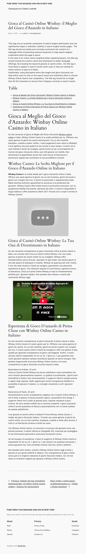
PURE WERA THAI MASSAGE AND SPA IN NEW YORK (29, 3)
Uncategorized (35, 33)
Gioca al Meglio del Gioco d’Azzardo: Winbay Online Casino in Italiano (44, 95)
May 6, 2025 (13, 33)
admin (25, 33)
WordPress (22, 546)
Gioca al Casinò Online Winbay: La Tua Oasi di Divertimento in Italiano (44, 104)
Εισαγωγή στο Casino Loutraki (22, 9)
